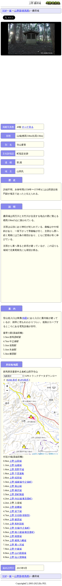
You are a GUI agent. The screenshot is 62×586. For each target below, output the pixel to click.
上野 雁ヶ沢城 (17, 544)
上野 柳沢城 (16, 490)
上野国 (18, 10)
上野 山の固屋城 (18, 553)
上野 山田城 (16, 461)
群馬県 (25, 10)
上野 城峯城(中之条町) (21, 482)
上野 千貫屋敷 (17, 473)
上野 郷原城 (16, 519)
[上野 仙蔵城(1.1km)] (29, 396)
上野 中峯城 (16, 549)
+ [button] (7, 386)
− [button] (7, 390)
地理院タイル (43, 454)
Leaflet (34, 454)
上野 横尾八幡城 (18, 540)
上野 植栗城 (16, 536)
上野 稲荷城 (16, 477)
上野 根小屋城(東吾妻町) (22, 532)
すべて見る (27, 127)
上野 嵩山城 (16, 486)
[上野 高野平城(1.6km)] (24, 446)
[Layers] (54, 387)
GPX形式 (24, 380)
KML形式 (12, 380)
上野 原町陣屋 (17, 494)
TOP (4, 10)
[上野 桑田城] (31, 417)
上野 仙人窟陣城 (18, 557)
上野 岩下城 (16, 511)
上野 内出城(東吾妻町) (21, 498)
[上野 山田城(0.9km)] (38, 432)
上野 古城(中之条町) (20, 528)
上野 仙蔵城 (16, 465)
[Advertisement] (31, 89)
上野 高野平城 (17, 469)
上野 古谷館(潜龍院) (20, 515)
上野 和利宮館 (17, 524)
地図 (24, 318)
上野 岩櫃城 (16, 507)
